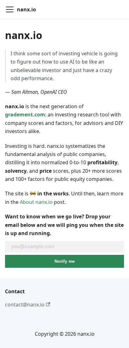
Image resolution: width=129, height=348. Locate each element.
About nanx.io (36, 202)
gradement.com (25, 114)
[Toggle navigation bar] (9, 9)
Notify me (64, 261)
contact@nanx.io (24, 304)
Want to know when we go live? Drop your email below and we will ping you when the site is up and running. (64, 225)
